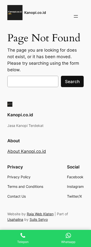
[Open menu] (76, 16)
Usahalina (15, 219)
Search (72, 81)
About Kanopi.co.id (26, 151)
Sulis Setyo (39, 219)
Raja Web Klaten (40, 214)
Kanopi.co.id (35, 12)
